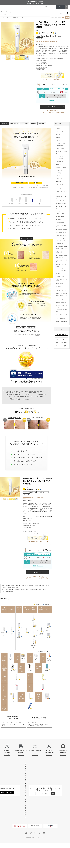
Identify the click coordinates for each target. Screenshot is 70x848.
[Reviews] (42, 41)
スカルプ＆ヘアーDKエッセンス (12, 700)
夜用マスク (17, 660)
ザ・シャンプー (60, 299)
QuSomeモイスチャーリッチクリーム (48, 639)
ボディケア (59, 178)
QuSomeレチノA (33, 629)
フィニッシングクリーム (48, 611)
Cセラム (33, 620)
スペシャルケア (60, 156)
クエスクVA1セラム (61, 238)
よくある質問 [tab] (24, 123)
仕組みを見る (7, 755)
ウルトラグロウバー (10, 659)
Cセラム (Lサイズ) (61, 216)
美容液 (33, 609)
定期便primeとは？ (52, 100)
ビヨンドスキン (29, 670)
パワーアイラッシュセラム (29, 700)
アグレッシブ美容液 (61, 148)
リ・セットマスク (36, 659)
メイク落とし (4, 610)
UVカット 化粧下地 (4, 679)
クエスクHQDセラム (61, 243)
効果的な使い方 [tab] (14, 123)
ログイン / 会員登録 (44, 6)
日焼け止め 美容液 (38, 669)
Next (32, 38)
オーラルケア (4, 709)
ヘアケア (59, 181)
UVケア (58, 176)
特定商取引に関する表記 (25, 772)
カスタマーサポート (61, 339)
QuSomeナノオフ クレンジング (61, 192)
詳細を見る (63, 755)
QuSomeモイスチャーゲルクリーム (48, 629)
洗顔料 (11, 609)
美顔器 (21, 671)
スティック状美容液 (4, 660)
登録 (53, 793)
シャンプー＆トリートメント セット (61, 306)
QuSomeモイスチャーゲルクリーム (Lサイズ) (61, 247)
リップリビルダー (12, 670)
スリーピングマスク (23, 659)
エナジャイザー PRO (62, 321)
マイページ (52, 6)
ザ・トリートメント (61, 302)
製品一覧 (57, 123)
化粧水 (19, 609)
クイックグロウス (47, 699)
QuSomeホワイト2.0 (33, 646)
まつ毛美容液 (21, 699)
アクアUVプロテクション (47, 671)
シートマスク (30, 660)
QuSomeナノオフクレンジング (4, 634)
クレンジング (60, 131)
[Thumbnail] (8, 57)
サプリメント (38, 699)
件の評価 (53, 41)
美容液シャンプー (4, 690)
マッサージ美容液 (26, 610)
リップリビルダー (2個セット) (61, 279)
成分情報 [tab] (33, 123)
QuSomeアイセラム (41, 634)
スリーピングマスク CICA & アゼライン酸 (61, 269)
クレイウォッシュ (11, 634)
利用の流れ (35, 755)
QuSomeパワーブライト (33, 637)
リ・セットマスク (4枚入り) (61, 260)
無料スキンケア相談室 (61, 342)
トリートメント (30, 690)
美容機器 (59, 173)
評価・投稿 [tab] (41, 123)
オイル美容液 (43, 660)
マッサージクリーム (30, 680)
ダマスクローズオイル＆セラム (49, 660)
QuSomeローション (19, 638)
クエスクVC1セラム (61, 235)
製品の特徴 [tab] (4, 123)
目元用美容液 (41, 610)
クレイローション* (19, 629)
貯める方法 (49, 755)
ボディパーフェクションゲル (43, 680)
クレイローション (61, 211)
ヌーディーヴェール (17, 681)
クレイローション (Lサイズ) (61, 207)
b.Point (38, 44)
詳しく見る (21, 755)
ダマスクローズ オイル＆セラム (61, 265)
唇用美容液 (4, 670)
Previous (3, 38)
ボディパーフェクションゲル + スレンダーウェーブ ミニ (61, 295)
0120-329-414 (62, 334)
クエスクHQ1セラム (61, 241)
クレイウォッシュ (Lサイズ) (61, 197)
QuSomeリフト (26, 633)
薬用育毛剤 (4, 699)
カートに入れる (52, 106)
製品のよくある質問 (61, 346)
